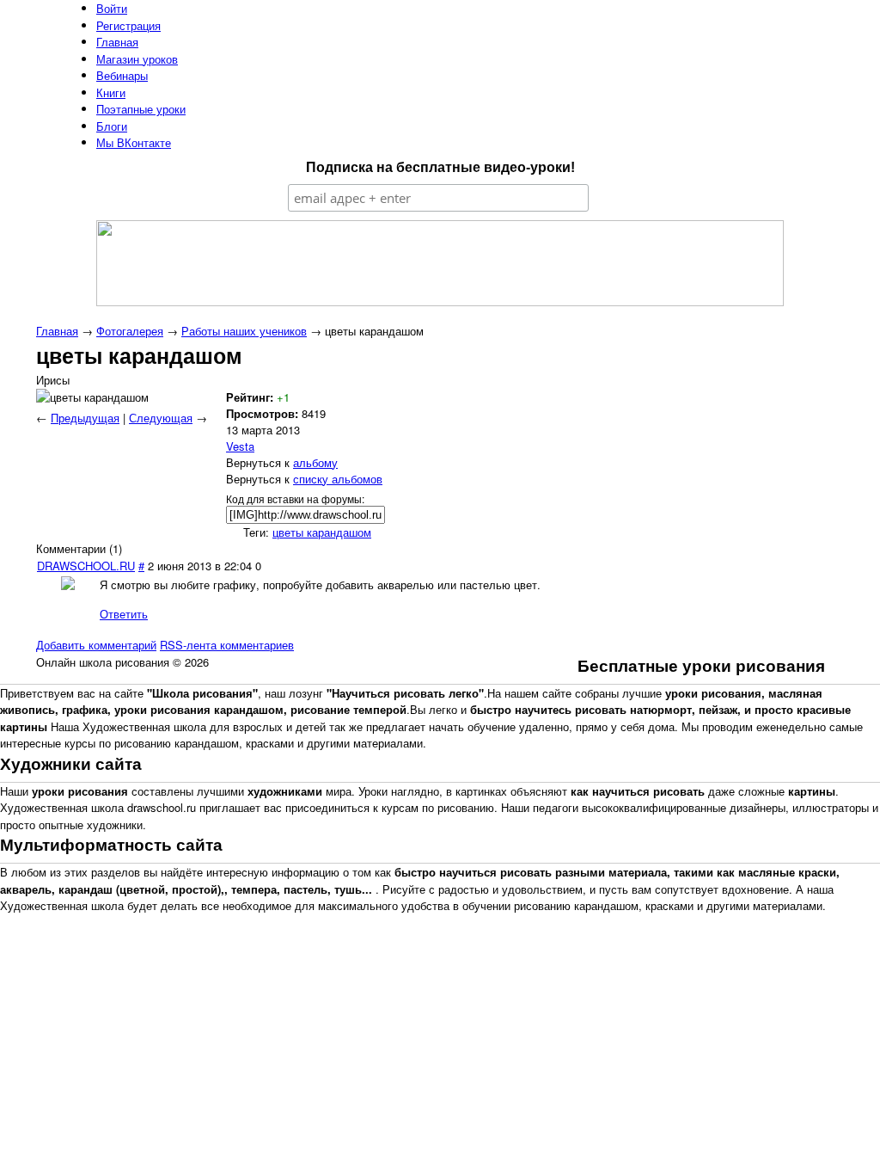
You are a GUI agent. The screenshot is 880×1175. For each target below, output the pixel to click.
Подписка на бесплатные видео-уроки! (440, 167)
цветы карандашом (321, 532)
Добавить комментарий (96, 645)
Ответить (124, 614)
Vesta (240, 446)
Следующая (160, 417)
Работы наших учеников (244, 331)
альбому (315, 462)
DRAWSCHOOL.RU (86, 565)
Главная (57, 331)
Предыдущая (85, 417)
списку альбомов (337, 479)
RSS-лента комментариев (227, 645)
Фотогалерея (129, 331)
